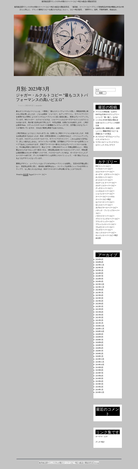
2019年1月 (99, 389)
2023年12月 (100, 284)
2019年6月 (99, 375)
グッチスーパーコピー (104, 188)
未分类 (25, 174)
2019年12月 (100, 359)
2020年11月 (100, 328)
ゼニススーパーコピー (104, 205)
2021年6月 (99, 312)
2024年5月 (99, 278)
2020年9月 (99, 334)
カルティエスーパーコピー (106, 185)
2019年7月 (99, 373)
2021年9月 (99, 309)
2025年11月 (100, 265)
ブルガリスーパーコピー (105, 227)
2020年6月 (99, 342)
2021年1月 (99, 323)
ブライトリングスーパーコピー (108, 219)
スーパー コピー (40, 174)
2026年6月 (99, 262)
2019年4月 (99, 381)
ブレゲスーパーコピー (104, 230)
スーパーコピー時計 (103, 199)
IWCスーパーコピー (103, 166)
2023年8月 (99, 290)
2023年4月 (99, 295)
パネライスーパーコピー (105, 216)
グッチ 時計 (100, 442)
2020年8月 (99, 337)
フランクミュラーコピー (105, 221)
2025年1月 (99, 270)
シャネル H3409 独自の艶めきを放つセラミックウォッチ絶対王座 (108, 122)
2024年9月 (99, 273)
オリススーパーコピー (104, 180)
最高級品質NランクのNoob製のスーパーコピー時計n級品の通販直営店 (69, 1)
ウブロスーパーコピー (104, 169)
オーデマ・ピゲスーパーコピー (108, 174)
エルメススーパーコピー (105, 171)
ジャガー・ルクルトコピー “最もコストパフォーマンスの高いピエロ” (52, 97)
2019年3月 (99, 384)
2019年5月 (99, 378)
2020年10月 (100, 331)
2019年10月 (100, 364)
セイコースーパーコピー (105, 202)
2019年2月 (99, 387)
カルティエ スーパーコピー (106, 182)
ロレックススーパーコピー (106, 232)
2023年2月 (99, 301)
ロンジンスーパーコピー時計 (107, 235)
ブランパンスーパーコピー (106, 224)
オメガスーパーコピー (104, 177)
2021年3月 (99, 317)
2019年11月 (100, 362)
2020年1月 (99, 356)
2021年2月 (99, 320)
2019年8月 (99, 370)
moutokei (39, 105)
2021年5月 (99, 315)
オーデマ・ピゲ (102, 436)
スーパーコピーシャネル (105, 196)
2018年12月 (100, 392)
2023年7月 (99, 292)
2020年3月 (99, 350)
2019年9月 (99, 367)
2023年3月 (99, 298)
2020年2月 (99, 353)
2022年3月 (99, 306)
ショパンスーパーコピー (105, 193)
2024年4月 (99, 281)
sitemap (96, 463)
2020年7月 (99, 339)
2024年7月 (99, 276)
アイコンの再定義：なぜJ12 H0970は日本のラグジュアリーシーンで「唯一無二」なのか (107, 114)
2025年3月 (99, 267)
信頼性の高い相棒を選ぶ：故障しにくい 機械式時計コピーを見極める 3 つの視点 (108, 131)
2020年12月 (100, 326)
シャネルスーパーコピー (105, 191)
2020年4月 (99, 348)
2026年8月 (99, 259)
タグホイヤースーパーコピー (107, 207)
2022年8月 (99, 303)
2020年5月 (99, 345)
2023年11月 (100, 287)
